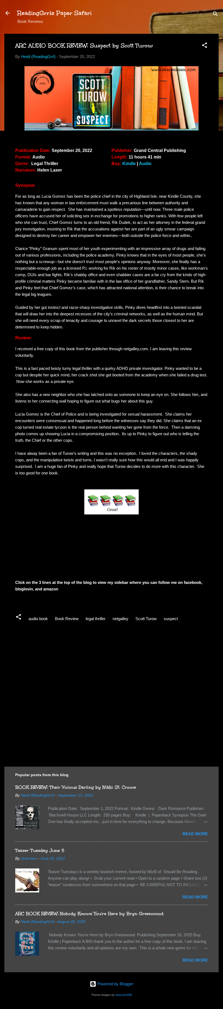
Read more (195, 833)
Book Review (67, 618)
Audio (145, 163)
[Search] (215, 15)
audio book (38, 618)
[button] (204, 46)
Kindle (129, 163)
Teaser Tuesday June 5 (39, 850)
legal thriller (96, 618)
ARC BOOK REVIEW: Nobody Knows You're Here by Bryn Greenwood (89, 913)
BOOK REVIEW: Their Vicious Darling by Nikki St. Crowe (75, 787)
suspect (171, 618)
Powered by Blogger (114, 983)
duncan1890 (124, 994)
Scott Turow (146, 618)
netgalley (120, 618)
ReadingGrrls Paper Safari (54, 13)
